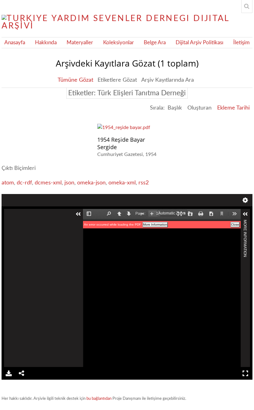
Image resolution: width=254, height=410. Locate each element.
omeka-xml (122, 183)
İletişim (241, 42)
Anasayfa (14, 42)
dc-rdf (24, 183)
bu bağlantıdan (99, 399)
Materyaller (80, 42)
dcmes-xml (48, 183)
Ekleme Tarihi (233, 108)
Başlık (175, 108)
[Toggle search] (246, 6)
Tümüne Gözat (75, 80)
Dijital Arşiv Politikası (199, 42)
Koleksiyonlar (118, 42)
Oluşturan (199, 108)
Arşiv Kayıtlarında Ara (167, 80)
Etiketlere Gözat (117, 80)
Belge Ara (155, 42)
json (69, 183)
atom (8, 183)
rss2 (143, 183)
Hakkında (46, 42)
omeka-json (91, 183)
